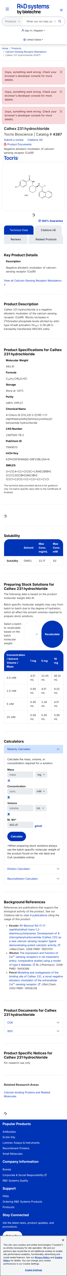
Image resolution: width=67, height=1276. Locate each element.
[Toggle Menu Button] (7, 9)
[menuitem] (5, 48)
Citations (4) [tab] (48, 230)
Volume (12, 803)
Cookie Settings (33, 1270)
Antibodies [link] (9, 1131)
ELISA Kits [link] (9, 1137)
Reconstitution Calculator (22, 878)
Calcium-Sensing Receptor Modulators (25, 51)
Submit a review (14, 139)
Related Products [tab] (46, 239)
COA (10, 1022)
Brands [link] (7, 1169)
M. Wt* (11, 819)
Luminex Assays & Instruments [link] (21, 1142)
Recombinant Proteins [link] (16, 1148)
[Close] (61, 72)
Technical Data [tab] (19, 230)
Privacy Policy (42, 1257)
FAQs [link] (6, 1196)
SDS (10, 1031)
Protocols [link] (8, 1207)
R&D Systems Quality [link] (15, 1180)
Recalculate (52, 634)
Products (16, 48)
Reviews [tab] (16, 239)
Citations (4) (35, 139)
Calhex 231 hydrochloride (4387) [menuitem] (22, 55)
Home (5, 48)
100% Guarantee (52, 220)
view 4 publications (35, 915)
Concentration (16, 786)
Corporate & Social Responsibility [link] (23, 1175)
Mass (10, 769)
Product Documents (19, 144)
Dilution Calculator (18, 868)
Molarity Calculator (19, 749)
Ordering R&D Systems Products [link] (22, 1201)
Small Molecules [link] (12, 1153)
